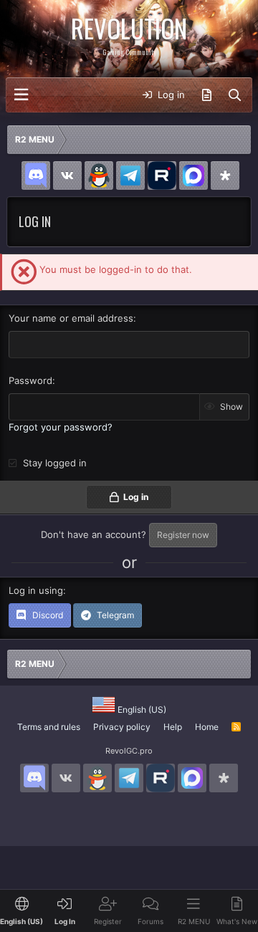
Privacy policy (121, 726)
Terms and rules (48, 726)
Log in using (36, 590)
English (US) (140, 709)
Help (172, 726)
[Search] (234, 95)
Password (30, 380)
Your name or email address (71, 318)
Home (207, 726)
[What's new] (207, 95)
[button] (21, 94)
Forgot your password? (61, 427)
